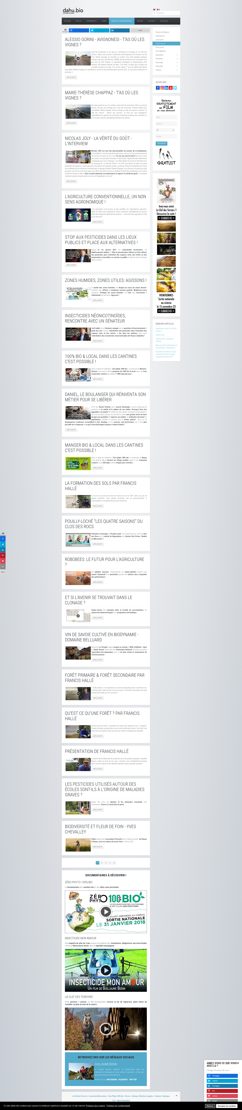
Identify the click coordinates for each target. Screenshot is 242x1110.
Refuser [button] (210, 1106)
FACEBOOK (122, 1079)
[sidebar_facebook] (3, 539)
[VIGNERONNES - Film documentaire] (166, 245)
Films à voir (160, 47)
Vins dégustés (161, 51)
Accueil (67, 21)
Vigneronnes (160, 335)
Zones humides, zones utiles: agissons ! (105, 280)
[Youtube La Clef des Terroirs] (171, 88)
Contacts (158, 1096)
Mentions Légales (146, 1096)
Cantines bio (160, 36)
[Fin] (114, 863)
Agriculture (159, 55)
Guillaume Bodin (106, 1064)
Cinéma (158, 70)
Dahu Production (123, 1101)
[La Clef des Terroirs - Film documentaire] (106, 1029)
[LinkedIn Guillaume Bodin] (166, 88)
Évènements (91, 21)
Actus (78, 21)
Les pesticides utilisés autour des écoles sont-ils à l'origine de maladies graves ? (104, 789)
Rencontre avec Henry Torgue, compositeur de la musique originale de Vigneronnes (166, 354)
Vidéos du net (160, 44)
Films (104, 21)
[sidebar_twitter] (3, 544)
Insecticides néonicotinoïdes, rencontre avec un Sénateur (95, 318)
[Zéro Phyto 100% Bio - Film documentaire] (106, 912)
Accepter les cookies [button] (227, 1106)
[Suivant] (110, 863)
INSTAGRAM (112, 1079)
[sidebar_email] (3, 566)
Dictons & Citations (162, 32)
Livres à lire (159, 40)
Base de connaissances (121, 21)
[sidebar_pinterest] (3, 555)
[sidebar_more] (3, 572)
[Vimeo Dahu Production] (175, 88)
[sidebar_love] (3, 561)
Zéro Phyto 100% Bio (116, 1096)
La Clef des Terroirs (79, 1096)
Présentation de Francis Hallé (97, 751)
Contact (151, 21)
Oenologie (159, 62)
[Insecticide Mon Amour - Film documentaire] (106, 970)
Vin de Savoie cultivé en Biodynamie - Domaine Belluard (102, 637)
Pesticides (159, 66)
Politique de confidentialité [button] (118, 1106)
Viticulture (159, 59)
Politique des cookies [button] (95, 1106)
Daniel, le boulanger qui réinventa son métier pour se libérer (105, 397)
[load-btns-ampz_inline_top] (140, 30)
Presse (140, 21)
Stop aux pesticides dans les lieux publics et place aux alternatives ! (101, 240)
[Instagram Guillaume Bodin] (162, 88)
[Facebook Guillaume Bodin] (158, 88)
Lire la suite (71, 77)
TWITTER (132, 1079)
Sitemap (135, 1096)
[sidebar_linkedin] (3, 550)
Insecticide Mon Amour (98, 1096)
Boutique (164, 21)
